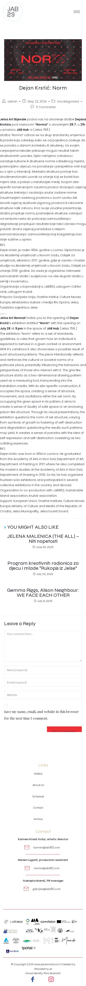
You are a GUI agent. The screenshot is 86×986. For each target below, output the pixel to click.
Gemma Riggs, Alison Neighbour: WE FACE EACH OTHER (43, 593)
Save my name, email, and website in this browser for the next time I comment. (41, 714)
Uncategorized (68, 101)
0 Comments (46, 107)
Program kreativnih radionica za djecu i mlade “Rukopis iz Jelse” (43, 566)
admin (12, 101)
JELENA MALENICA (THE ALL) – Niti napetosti (43, 539)
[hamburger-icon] (77, 12)
